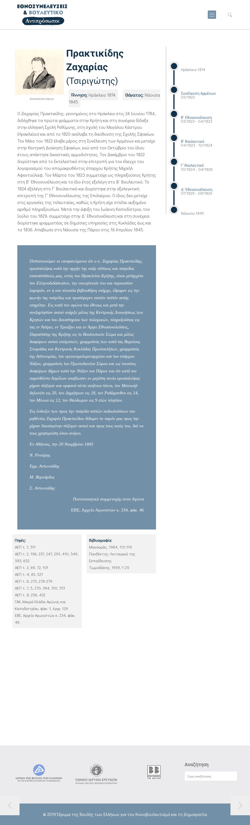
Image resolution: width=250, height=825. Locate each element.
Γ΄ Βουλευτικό (192, 165)
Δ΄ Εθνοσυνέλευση (196, 189)
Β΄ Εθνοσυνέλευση (196, 117)
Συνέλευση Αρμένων (198, 93)
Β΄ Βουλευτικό (192, 141)
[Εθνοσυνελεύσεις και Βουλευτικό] (42, 14)
